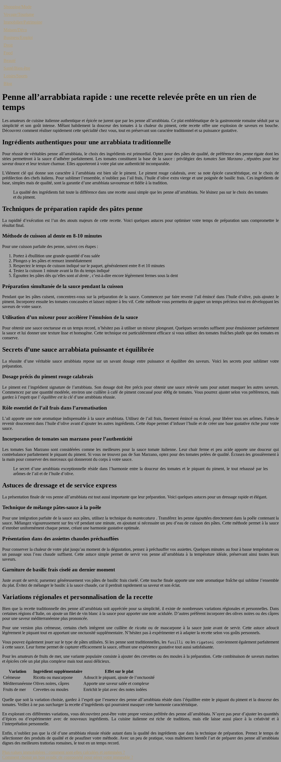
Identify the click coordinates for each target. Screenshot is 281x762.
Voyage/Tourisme (19, 14)
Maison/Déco (15, 29)
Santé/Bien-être (17, 68)
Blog (8, 83)
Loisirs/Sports (15, 76)
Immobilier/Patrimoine (23, 22)
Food (8, 52)
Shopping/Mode (18, 6)
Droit (8, 45)
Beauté (10, 60)
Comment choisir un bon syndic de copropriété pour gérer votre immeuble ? (67, 757)
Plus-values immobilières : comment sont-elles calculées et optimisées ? (63, 752)
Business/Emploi (18, 37)
